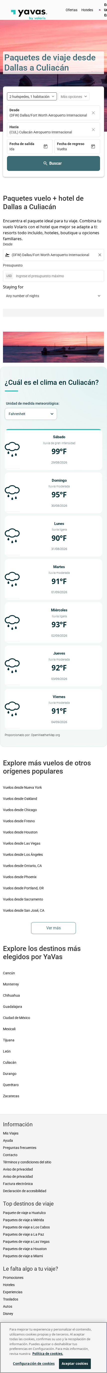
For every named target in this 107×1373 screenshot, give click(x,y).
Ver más (53, 928)
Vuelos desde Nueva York (22, 787)
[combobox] (53, 255)
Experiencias (12, 1292)
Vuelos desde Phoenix (20, 877)
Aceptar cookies (75, 1363)
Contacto (10, 1155)
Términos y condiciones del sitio (27, 1162)
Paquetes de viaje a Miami (23, 1256)
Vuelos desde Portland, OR (23, 888)
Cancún (9, 973)
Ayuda (8, 1140)
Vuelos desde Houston (20, 832)
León (7, 1051)
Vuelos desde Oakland (20, 799)
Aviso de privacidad (18, 1169)
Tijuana (8, 1040)
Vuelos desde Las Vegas (21, 843)
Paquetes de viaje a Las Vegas (26, 1242)
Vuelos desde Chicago (20, 810)
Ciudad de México (16, 1018)
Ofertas (71, 10)
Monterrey (11, 984)
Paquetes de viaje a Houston (25, 1249)
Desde (14, 110)
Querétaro (11, 1085)
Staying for (13, 287)
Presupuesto (13, 265)
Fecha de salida (21, 144)
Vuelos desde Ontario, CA (22, 866)
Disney (8, 1314)
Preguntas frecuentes (19, 1148)
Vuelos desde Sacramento (23, 899)
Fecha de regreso (70, 144)
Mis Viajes (10, 1133)
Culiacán (9, 1062)
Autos (7, 1306)
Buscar (55, 163)
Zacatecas (11, 1096)
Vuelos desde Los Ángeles (23, 855)
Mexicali (9, 1029)
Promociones (13, 1278)
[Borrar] (93, 113)
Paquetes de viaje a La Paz (23, 1234)
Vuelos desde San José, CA (23, 910)
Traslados (10, 1299)
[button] (26, 149)
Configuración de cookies (33, 1363)
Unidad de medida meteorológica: (32, 403)
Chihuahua (11, 995)
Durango (9, 1074)
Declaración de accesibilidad (24, 1191)
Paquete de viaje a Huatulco (24, 1213)
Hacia (14, 127)
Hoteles (87, 10)
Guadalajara (12, 1007)
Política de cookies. (47, 1353)
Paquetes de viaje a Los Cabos (26, 1227)
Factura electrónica (18, 1184)
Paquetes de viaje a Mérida (23, 1220)
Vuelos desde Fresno (19, 821)
